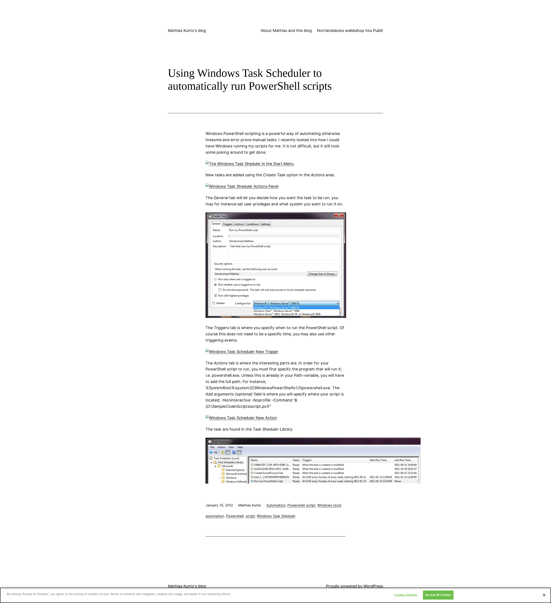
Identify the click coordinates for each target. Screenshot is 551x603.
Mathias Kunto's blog (187, 30)
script (250, 516)
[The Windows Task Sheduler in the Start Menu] (250, 163)
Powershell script (301, 505)
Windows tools (329, 505)
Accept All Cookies (438, 595)
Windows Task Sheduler (276, 516)
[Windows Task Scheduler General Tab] (276, 316)
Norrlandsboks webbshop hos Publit (350, 30)
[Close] (544, 595)
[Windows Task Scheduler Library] (313, 482)
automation (215, 516)
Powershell (235, 516)
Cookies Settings (405, 595)
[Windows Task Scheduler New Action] (241, 418)
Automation (275, 505)
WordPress (373, 586)
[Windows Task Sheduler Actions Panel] (242, 186)
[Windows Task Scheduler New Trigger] (242, 351)
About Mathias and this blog (286, 30)
